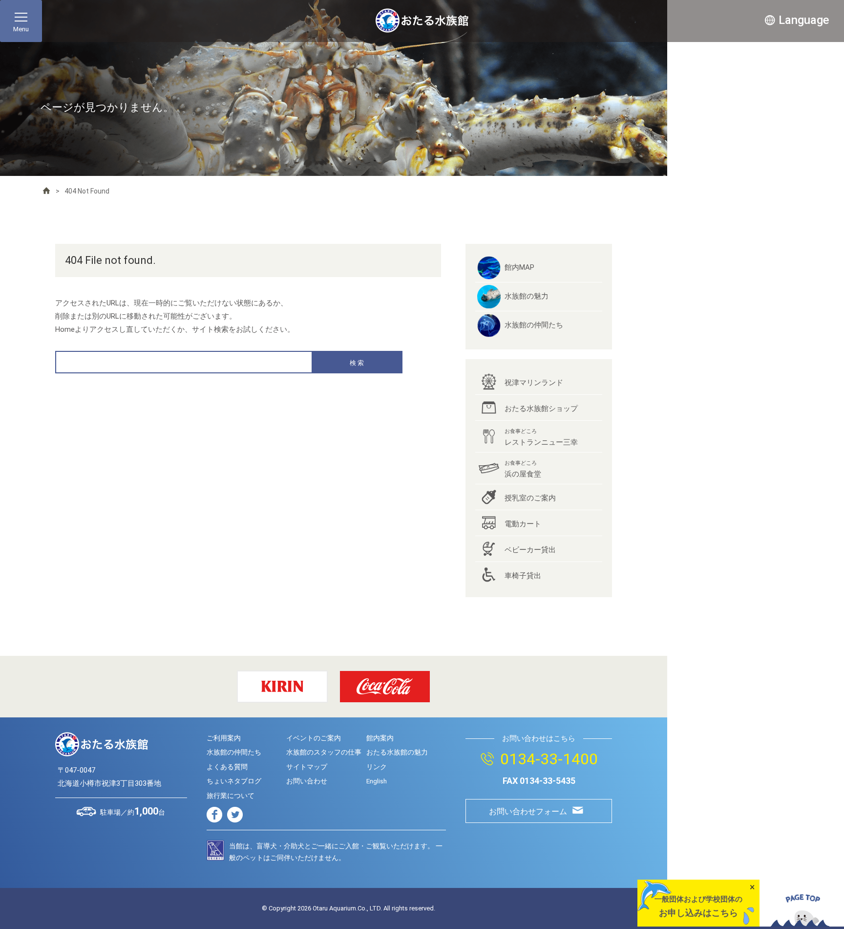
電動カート (523, 523)
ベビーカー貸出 (530, 549)
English (376, 781)
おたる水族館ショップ (541, 408)
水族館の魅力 (527, 296)
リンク (376, 767)
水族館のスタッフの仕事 (323, 752)
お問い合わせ (306, 781)
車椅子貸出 (523, 575)
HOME (46, 190)
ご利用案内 (224, 738)
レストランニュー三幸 (541, 437)
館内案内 (380, 738)
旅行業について (230, 795)
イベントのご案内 (313, 738)
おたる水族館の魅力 (397, 752)
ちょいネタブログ (234, 781)
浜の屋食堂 (523, 469)
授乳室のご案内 (530, 498)
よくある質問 (227, 767)
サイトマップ (306, 767)
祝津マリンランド (534, 382)
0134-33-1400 (549, 759)
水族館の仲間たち (534, 325)
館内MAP (519, 267)
